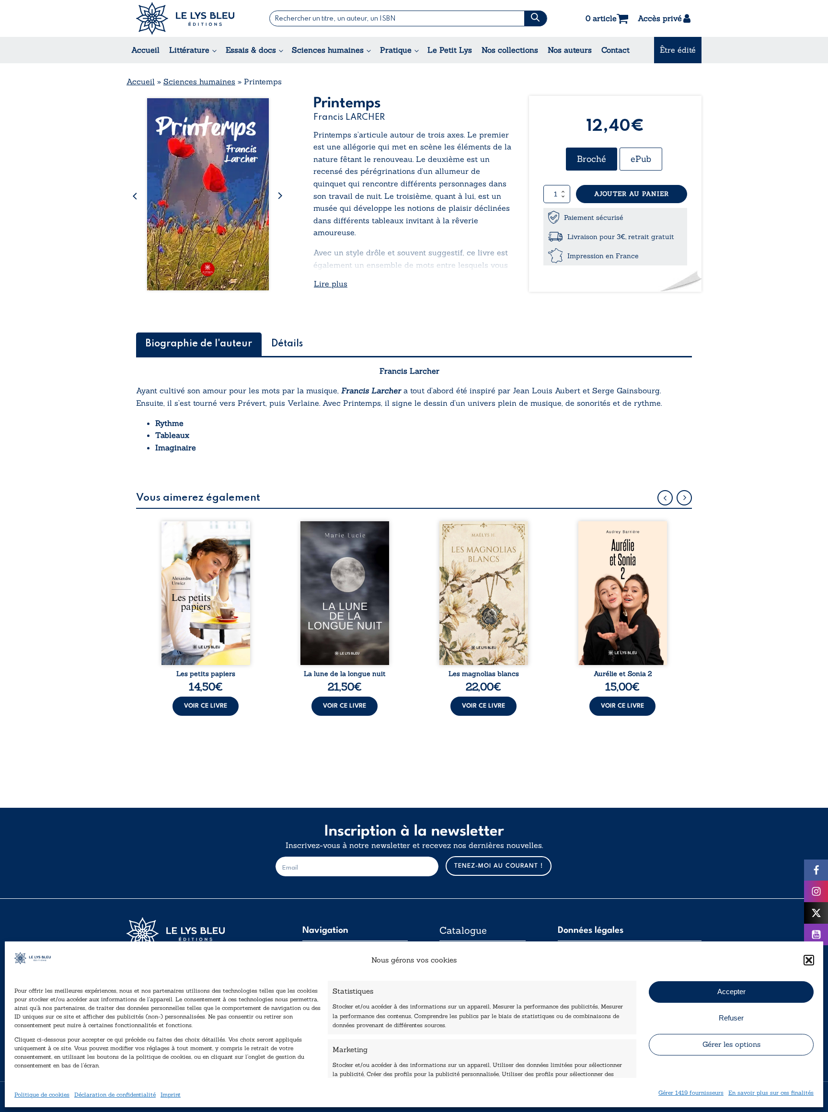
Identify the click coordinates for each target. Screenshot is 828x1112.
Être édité (678, 50)
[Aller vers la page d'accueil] (198, 933)
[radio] (591, 159)
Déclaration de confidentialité (115, 1094)
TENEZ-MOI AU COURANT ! (498, 866)
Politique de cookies (41, 1094)
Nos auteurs (570, 50)
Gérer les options (731, 1044)
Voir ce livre (205, 706)
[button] (809, 960)
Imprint (171, 1094)
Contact (615, 50)
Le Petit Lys (449, 50)
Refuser (731, 1018)
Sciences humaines (328, 50)
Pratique (396, 50)
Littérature (189, 50)
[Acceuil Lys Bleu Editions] (185, 18)
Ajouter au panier (631, 194)
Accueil (145, 50)
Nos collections (510, 50)
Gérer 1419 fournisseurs (691, 1092)
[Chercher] (535, 18)
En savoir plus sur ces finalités (771, 1092)
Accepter (731, 991)
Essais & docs (251, 50)
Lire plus (330, 283)
